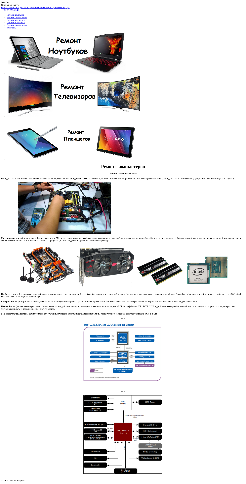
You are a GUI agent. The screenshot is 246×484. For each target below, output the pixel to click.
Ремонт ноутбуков (15, 15)
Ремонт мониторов (16, 22)
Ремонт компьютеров (17, 25)
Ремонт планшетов (16, 20)
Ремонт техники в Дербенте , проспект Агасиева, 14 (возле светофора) (35, 7)
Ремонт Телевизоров (17, 17)
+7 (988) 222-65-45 (10, 10)
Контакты (11, 27)
